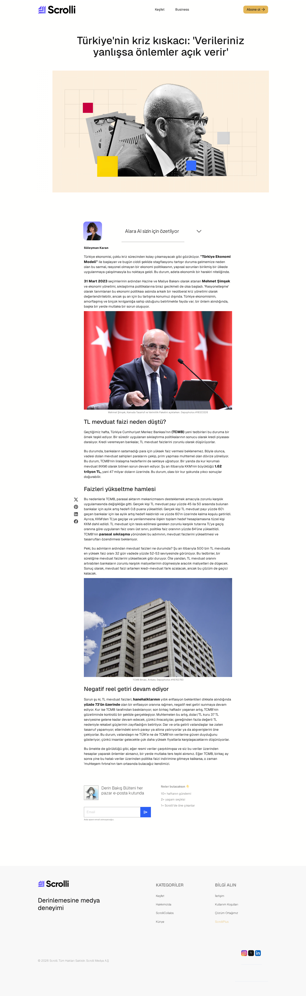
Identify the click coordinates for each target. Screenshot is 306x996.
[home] (69, 10)
